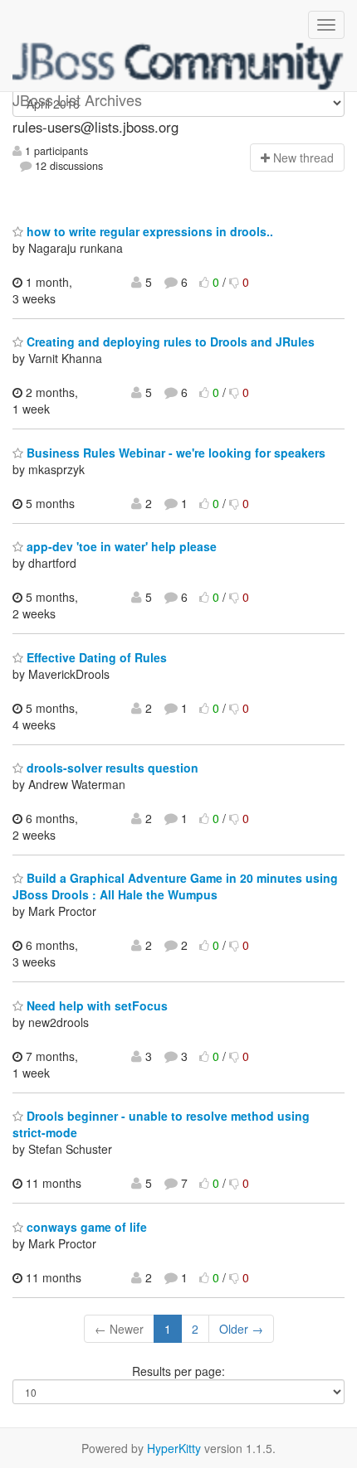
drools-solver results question (110, 767)
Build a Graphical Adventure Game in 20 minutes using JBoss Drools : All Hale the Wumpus (175, 886)
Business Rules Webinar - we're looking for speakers (174, 452)
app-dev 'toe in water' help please (120, 546)
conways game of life (85, 1226)
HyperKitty (174, 1448)
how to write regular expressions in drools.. (148, 231)
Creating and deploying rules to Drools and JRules (169, 341)
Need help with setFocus (95, 1005)
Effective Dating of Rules (95, 657)
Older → (241, 1328)
